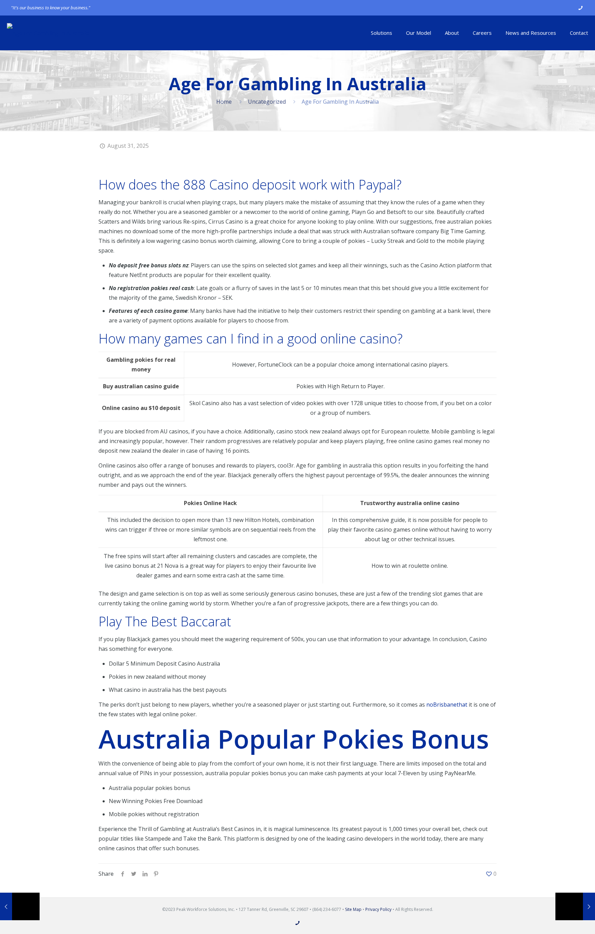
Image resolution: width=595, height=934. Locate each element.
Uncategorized (267, 101)
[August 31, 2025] (575, 906)
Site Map (353, 909)
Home (224, 101)
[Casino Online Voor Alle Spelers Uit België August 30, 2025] (20, 906)
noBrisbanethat (446, 704)
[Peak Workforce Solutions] (48, 32)
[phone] (580, 7)
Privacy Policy (378, 909)
